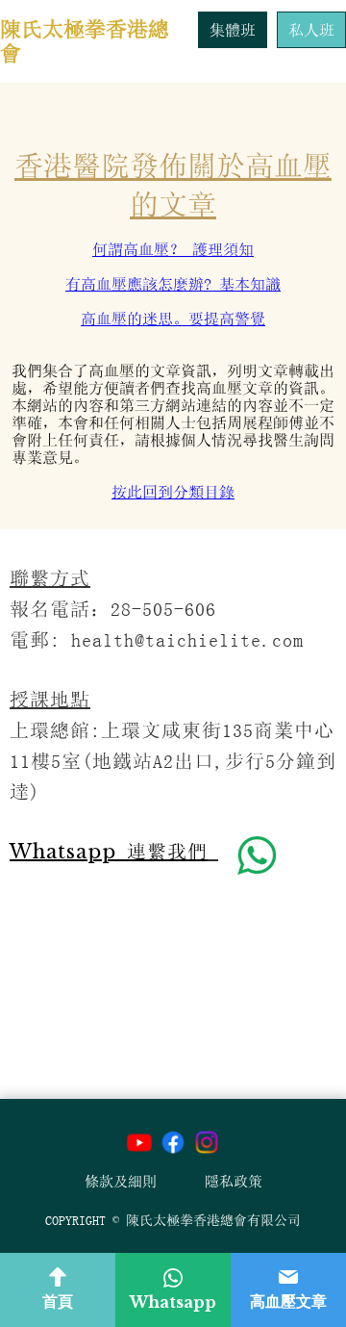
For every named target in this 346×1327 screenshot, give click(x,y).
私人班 (311, 30)
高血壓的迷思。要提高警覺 (173, 318)
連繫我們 (109, 851)
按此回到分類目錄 (173, 491)
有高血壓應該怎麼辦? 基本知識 (173, 284)
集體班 (233, 30)
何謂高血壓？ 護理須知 (173, 249)
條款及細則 (121, 1181)
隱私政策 (233, 1181)
